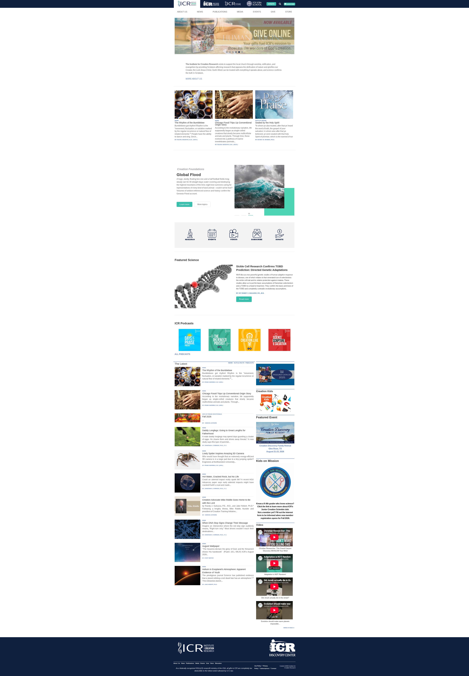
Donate (271, 4)
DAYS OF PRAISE (260, 120)
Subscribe (290, 4)
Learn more (184, 201)
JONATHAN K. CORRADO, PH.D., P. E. (216, 445)
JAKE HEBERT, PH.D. (211, 584)
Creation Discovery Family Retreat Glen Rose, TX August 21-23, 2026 (275, 449)
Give (273, 12)
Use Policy (257, 665)
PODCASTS (249, 363)
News (200, 12)
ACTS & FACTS (239, 363)
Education (218, 663)
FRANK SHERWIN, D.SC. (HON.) (214, 382)
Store (288, 12)
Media (240, 12)
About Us (182, 12)
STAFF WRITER (209, 558)
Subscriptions (264, 668)
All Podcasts (182, 354)
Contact (273, 668)
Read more (244, 299)
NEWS (177, 120)
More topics (202, 201)
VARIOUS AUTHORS (211, 423)
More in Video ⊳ (288, 627)
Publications (220, 12)
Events (257, 12)
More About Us (194, 79)
